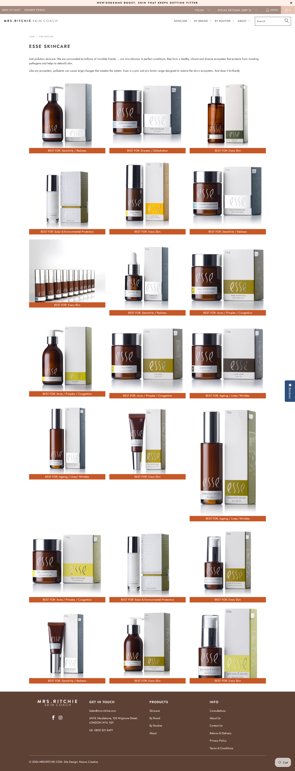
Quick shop (67, 132)
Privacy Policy (218, 741)
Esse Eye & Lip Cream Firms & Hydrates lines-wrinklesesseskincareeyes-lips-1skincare (228, 564)
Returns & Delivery (220, 733)
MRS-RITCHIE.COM (50, 762)
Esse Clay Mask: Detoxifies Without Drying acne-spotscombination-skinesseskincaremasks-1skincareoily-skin (147, 359)
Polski (200, 10)
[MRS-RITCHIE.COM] (30, 21)
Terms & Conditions (221, 748)
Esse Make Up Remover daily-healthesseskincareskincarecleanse (147, 645)
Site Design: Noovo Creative (81, 762)
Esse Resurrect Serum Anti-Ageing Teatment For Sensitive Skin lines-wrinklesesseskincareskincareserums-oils (67, 441)
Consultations (218, 711)
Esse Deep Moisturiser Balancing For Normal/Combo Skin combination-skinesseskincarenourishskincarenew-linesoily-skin (228, 277)
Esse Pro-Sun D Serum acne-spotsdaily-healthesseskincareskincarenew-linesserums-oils (228, 645)
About (153, 733)
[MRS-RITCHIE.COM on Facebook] (53, 717)
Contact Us (216, 726)
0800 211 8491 (11, 10)
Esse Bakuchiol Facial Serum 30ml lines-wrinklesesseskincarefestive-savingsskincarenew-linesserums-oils (228, 462)
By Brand (155, 718)
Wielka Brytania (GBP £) (235, 10)
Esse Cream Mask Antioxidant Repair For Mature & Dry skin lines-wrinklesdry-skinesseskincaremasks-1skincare (228, 359)
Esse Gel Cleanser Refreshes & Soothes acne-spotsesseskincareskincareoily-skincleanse (67, 359)
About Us (215, 718)
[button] (183, 21)
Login (274, 10)
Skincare (155, 711)
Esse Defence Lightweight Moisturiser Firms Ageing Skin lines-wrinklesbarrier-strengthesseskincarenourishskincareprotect (147, 564)
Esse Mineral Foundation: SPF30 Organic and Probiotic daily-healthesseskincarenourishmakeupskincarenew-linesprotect (67, 273)
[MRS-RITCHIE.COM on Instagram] (61, 717)
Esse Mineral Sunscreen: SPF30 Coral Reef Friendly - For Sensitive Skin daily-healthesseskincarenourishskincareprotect (147, 196)
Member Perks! (34, 10)
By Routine (156, 726)
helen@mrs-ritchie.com (102, 711)
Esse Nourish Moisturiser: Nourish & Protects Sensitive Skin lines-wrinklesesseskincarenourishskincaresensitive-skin (228, 196)
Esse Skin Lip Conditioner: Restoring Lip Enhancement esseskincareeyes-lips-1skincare (147, 441)
